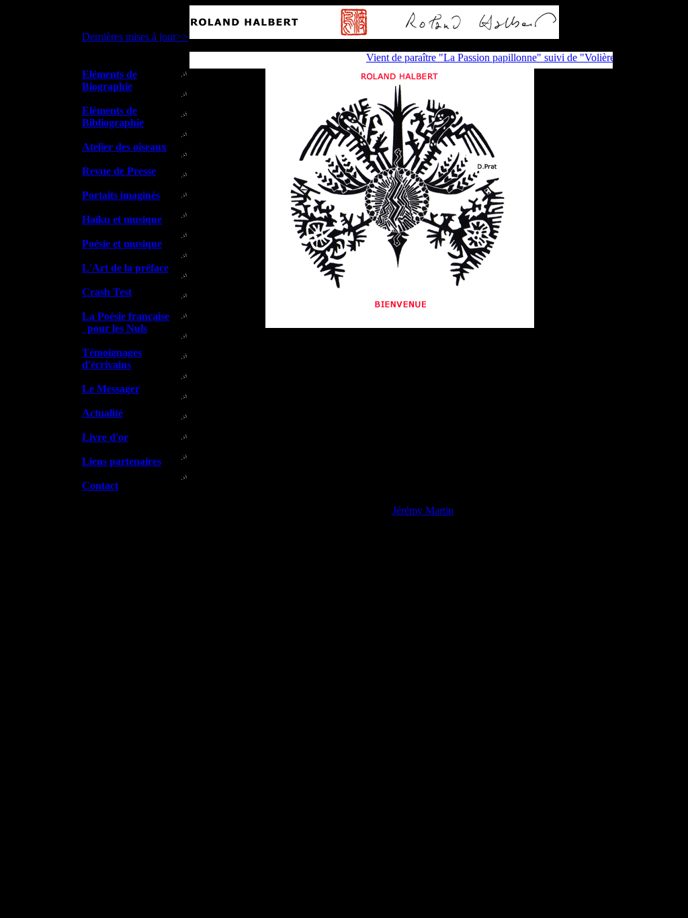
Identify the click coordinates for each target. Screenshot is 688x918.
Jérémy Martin (423, 510)
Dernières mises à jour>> (135, 36)
